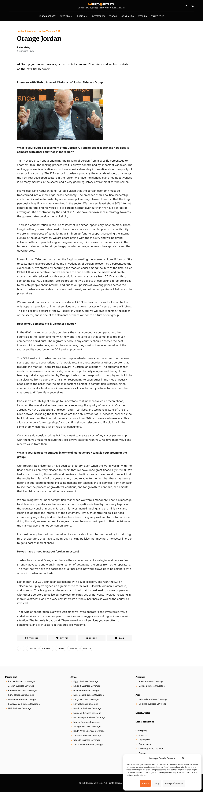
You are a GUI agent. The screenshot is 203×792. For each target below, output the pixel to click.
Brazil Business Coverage (151, 681)
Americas (140, 677)
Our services (145, 744)
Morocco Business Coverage (87, 713)
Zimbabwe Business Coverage (88, 744)
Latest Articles (143, 713)
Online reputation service (151, 748)
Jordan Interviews (26, 31)
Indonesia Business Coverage (153, 699)
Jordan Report (47, 16)
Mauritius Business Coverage (87, 708)
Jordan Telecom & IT (49, 31)
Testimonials (144, 739)
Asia (138, 695)
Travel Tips (157, 16)
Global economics (145, 721)
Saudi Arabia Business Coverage (24, 704)
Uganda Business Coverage (86, 740)
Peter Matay (24, 47)
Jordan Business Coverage (21, 686)
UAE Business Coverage (19, 708)
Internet (32, 648)
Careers (142, 753)
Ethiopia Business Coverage (86, 686)
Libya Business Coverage (85, 704)
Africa (73, 677)
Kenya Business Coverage (86, 699)
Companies (127, 16)
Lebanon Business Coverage (22, 699)
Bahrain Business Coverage (21, 681)
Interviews (98, 16)
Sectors (65, 16)
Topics (81, 16)
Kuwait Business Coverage (21, 695)
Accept (145, 783)
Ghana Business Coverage (86, 690)
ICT (21, 648)
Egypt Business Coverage (85, 681)
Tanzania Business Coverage (87, 735)
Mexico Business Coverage (152, 686)
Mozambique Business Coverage (89, 717)
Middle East (11, 677)
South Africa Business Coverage (88, 731)
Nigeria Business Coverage (86, 722)
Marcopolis (141, 730)
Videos (113, 16)
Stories (142, 16)
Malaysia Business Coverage (152, 703)
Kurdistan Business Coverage (22, 690)
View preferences (174, 783)
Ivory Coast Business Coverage (88, 695)
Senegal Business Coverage (86, 726)
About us (143, 735)
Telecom (87, 648)
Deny (157, 783)
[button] (183, 758)
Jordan (61, 648)
